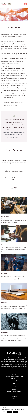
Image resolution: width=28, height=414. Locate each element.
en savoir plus (22, 411)
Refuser (15, 411)
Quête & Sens (14, 389)
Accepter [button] (10, 411)
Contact (14, 398)
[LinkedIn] (14, 383)
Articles (14, 401)
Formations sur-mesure (14, 394)
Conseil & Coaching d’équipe (14, 391)
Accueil (14, 387)
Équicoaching (14, 396)
